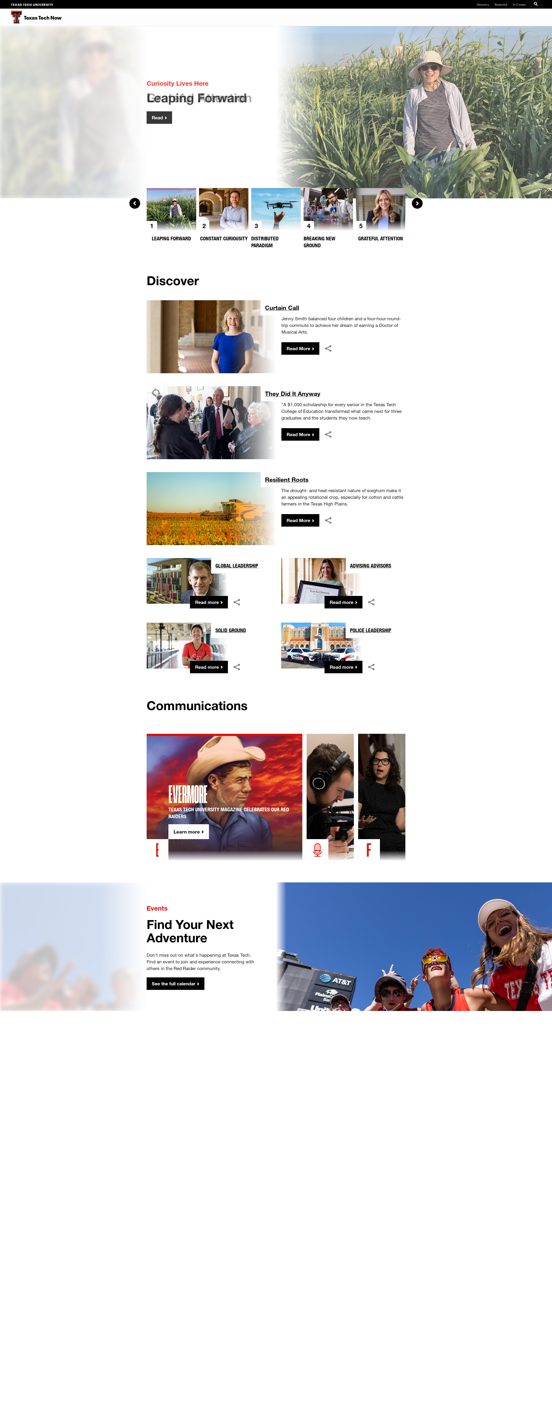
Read (157, 117)
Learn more (187, 832)
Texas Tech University (32, 4)
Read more (207, 602)
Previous (134, 203)
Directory (483, 4)
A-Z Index (519, 4)
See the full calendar (173, 983)
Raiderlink (501, 4)
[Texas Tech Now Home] (11, 17)
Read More (298, 348)
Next (417, 203)
